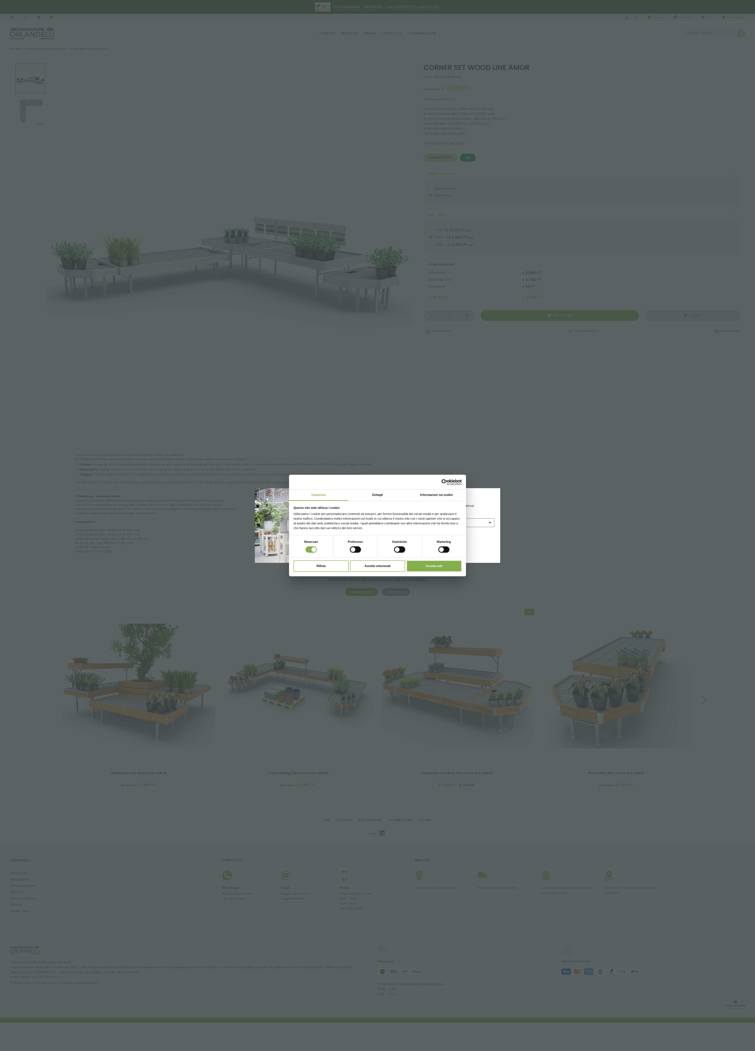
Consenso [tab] (318, 494)
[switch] (355, 550)
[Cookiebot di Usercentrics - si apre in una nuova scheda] (444, 482)
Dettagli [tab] (377, 494)
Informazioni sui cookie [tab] (436, 494)
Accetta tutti (434, 566)
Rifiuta (321, 566)
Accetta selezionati (377, 566)
